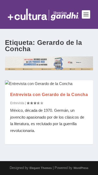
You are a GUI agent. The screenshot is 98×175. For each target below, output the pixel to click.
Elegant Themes (41, 167)
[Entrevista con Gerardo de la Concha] (49, 83)
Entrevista (17, 103)
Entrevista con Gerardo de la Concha (49, 94)
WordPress (80, 167)
